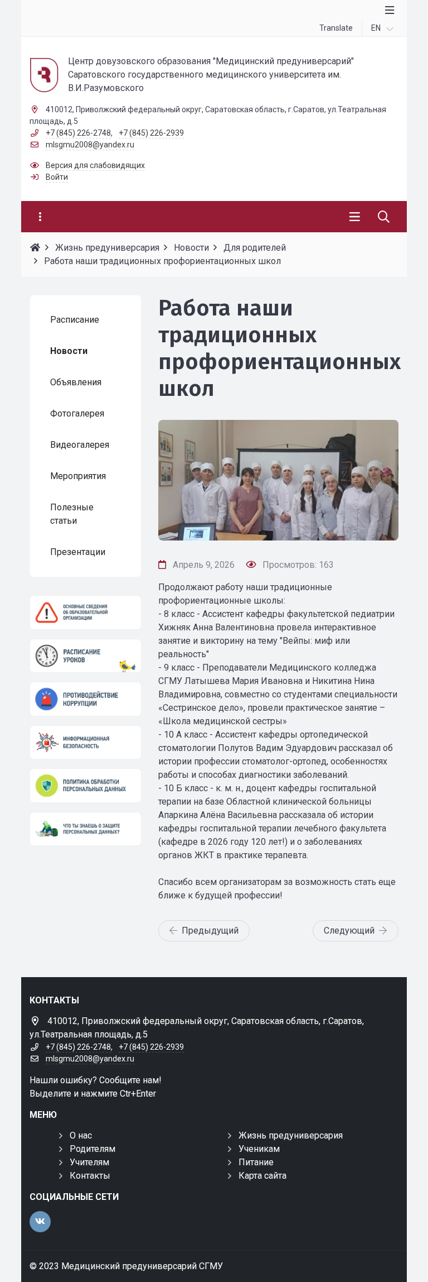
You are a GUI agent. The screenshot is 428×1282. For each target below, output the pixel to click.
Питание (256, 1162)
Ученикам (259, 1149)
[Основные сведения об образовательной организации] (85, 612)
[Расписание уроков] (85, 656)
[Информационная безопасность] (85, 742)
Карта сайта (262, 1175)
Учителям (89, 1162)
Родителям (92, 1149)
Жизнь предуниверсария (291, 1135)
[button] (372, 480)
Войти (57, 177)
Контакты (90, 1175)
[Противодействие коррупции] (85, 699)
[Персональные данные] (85, 785)
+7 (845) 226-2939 (151, 132)
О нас (81, 1135)
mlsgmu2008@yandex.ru (90, 144)
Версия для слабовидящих (95, 165)
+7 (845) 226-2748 (78, 132)
